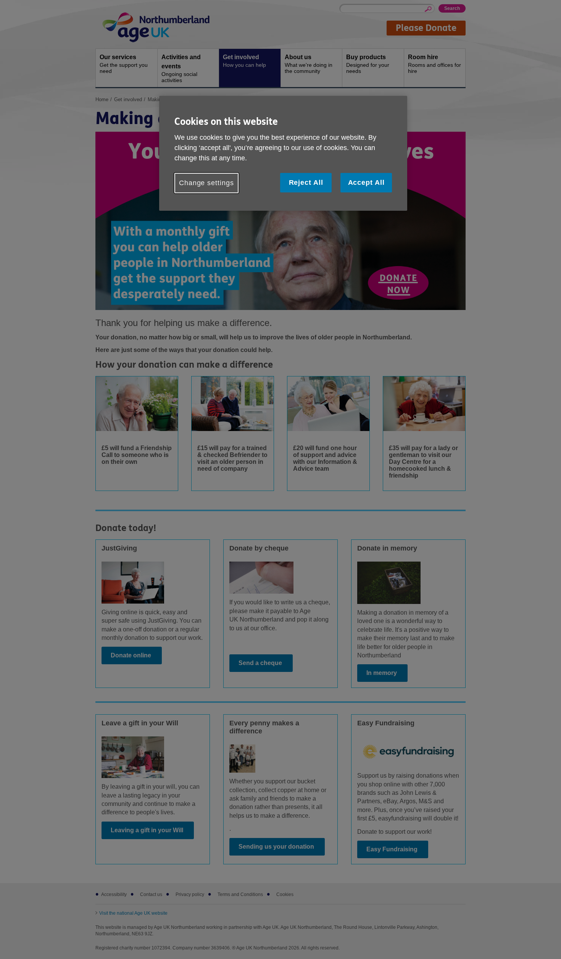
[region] (283, 153)
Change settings (206, 183)
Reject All (306, 182)
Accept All (366, 182)
